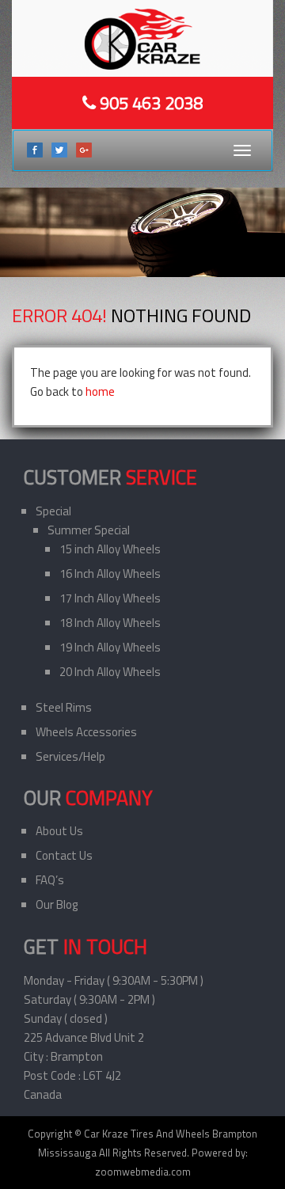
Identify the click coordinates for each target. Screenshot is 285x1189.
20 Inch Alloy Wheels (110, 672)
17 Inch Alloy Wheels (110, 598)
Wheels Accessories (86, 732)
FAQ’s (50, 880)
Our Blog (57, 904)
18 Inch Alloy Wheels (110, 622)
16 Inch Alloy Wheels (110, 573)
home (100, 391)
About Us (59, 831)
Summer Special (89, 530)
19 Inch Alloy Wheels (110, 647)
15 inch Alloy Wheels (110, 549)
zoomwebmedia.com (143, 1172)
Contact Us (64, 855)
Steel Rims (64, 707)
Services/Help (70, 756)
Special (53, 511)
